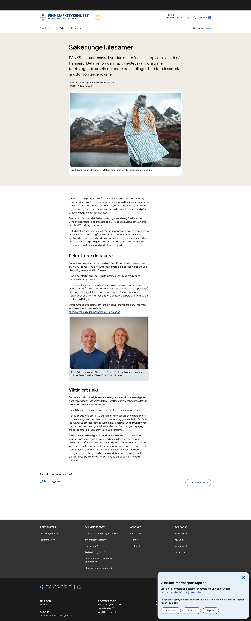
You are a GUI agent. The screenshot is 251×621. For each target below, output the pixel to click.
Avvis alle (191, 610)
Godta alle (170, 610)
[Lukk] (243, 577)
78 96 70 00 (46, 604)
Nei (58, 481)
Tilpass (210, 610)
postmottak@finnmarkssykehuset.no (58, 615)
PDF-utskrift (201, 482)
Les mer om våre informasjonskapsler (181, 592)
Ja (45, 481)
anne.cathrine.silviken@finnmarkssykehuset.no (94, 311)
